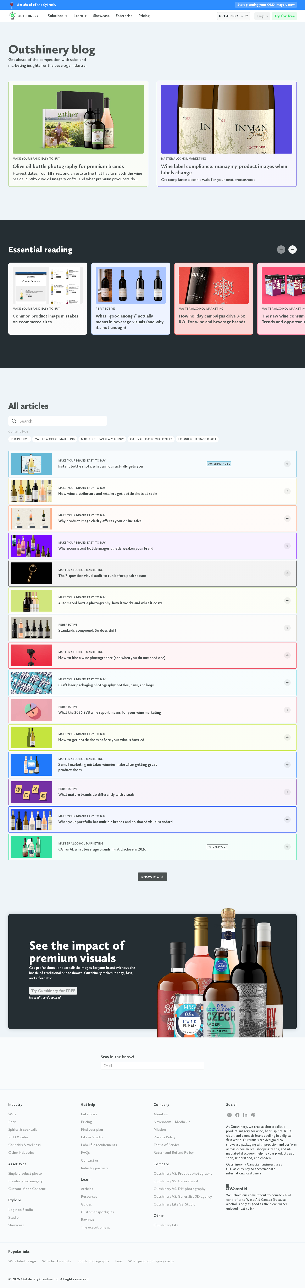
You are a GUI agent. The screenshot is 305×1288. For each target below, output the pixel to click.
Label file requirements (99, 1145)
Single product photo (25, 1173)
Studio (13, 1217)
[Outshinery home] (23, 16)
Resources (89, 1196)
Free (118, 1261)
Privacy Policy (164, 1137)
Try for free (284, 15)
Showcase (101, 15)
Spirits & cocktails (22, 1129)
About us (161, 1114)
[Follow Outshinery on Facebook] (237, 1115)
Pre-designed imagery (25, 1181)
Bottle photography (93, 1261)
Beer (12, 1122)
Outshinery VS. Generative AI (177, 1181)
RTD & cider (18, 1137)
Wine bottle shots (56, 1261)
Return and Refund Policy (174, 1152)
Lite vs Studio (92, 1137)
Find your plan (92, 1129)
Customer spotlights (97, 1212)
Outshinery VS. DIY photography (179, 1188)
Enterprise (124, 15)
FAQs (85, 1152)
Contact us (90, 1160)
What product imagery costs (151, 1261)
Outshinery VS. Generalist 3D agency (183, 1196)
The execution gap (95, 1227)
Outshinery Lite (166, 1225)
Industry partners (95, 1168)
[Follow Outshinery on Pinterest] (253, 1115)
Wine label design (22, 1261)
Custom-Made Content (27, 1188)
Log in (262, 15)
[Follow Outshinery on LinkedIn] (245, 1115)
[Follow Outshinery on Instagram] (229, 1115)
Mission (160, 1129)
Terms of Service (167, 1145)
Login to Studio (20, 1209)
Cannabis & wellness (24, 1145)
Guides (86, 1204)
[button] (57, 16)
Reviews (87, 1219)
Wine (12, 1114)
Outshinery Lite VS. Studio (174, 1204)
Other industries (21, 1152)
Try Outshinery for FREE (53, 990)
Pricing (144, 15)
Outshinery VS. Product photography (183, 1173)
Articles (87, 1188)
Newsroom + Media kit (172, 1122)
